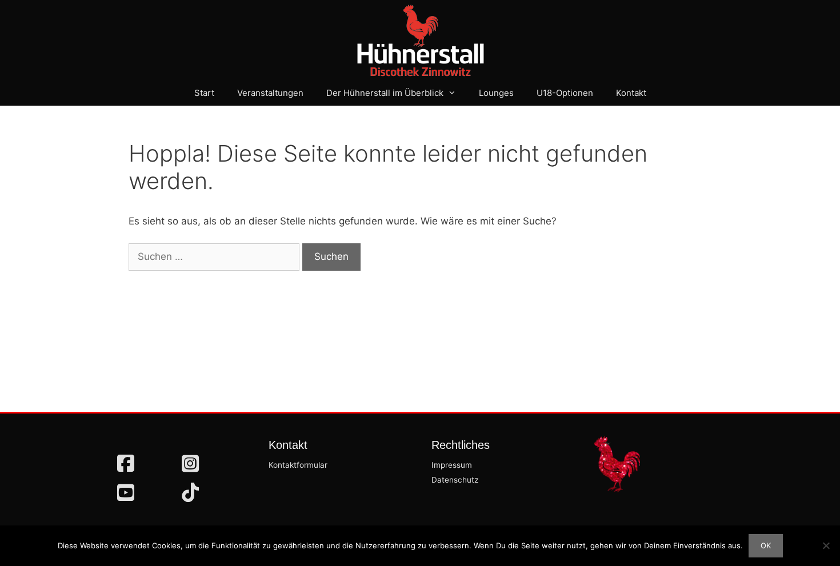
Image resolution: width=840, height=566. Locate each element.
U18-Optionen (565, 92)
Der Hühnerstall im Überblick (384, 92)
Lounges (496, 92)
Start (204, 92)
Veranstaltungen (270, 92)
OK (766, 545)
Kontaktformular (298, 464)
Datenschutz (454, 479)
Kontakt (631, 92)
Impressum (451, 464)
